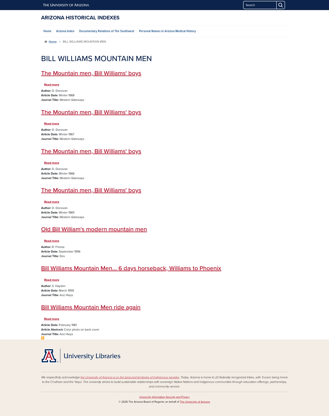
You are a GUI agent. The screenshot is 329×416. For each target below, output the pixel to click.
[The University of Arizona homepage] (66, 5)
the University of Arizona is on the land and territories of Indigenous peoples (130, 377)
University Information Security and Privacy (164, 397)
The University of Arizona (195, 401)
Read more (51, 85)
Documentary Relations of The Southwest (106, 31)
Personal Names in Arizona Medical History (167, 31)
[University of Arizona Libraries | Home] (80, 356)
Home (47, 31)
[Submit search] (281, 5)
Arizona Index (65, 31)
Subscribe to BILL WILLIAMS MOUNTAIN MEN (42, 337)
